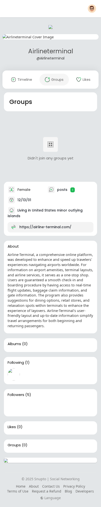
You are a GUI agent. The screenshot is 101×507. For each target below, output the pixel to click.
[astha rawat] (61, 406)
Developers (85, 491)
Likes (12, 427)
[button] (92, 8)
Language (52, 498)
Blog (68, 491)
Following (16, 363)
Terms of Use (17, 491)
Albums (14, 344)
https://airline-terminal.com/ (45, 227)
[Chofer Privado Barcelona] (14, 406)
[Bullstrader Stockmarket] (14, 374)
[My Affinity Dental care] (45, 406)
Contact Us (51, 486)
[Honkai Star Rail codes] (29, 406)
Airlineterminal (50, 51)
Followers (16, 395)
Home (20, 486)
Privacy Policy (74, 486)
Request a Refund (46, 491)
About (34, 486)
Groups (14, 445)
